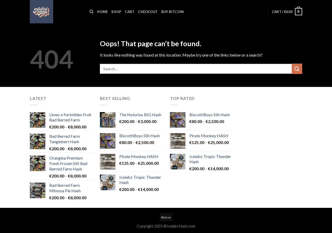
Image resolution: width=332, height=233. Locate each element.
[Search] (91, 12)
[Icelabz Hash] (56, 11)
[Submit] (297, 69)
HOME (102, 12)
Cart (129, 12)
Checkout (147, 12)
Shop (116, 12)
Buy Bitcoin (172, 12)
